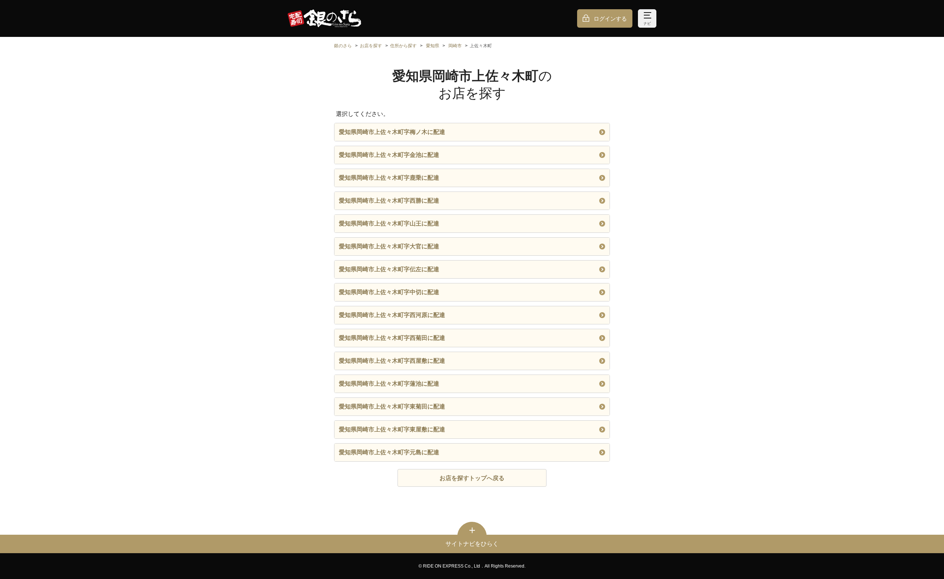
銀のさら (343, 45)
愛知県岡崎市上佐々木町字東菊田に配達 (392, 406)
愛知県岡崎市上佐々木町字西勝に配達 (389, 200)
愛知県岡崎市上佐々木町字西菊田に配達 (392, 338)
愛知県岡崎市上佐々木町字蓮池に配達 (389, 383)
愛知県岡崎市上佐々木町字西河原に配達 (392, 315)
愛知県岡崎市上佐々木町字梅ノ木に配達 (392, 132)
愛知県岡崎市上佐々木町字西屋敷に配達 (392, 361)
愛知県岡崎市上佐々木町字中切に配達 (389, 292)
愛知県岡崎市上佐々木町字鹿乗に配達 (389, 178)
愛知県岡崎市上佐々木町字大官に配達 (389, 246)
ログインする (610, 18)
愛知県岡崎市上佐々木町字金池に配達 (389, 155)
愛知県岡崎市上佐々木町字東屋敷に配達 (392, 429)
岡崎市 (455, 45)
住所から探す (403, 45)
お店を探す (371, 45)
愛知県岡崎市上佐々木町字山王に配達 (389, 223)
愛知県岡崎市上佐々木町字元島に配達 (389, 452)
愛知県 (432, 45)
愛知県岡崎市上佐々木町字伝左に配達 (389, 269)
